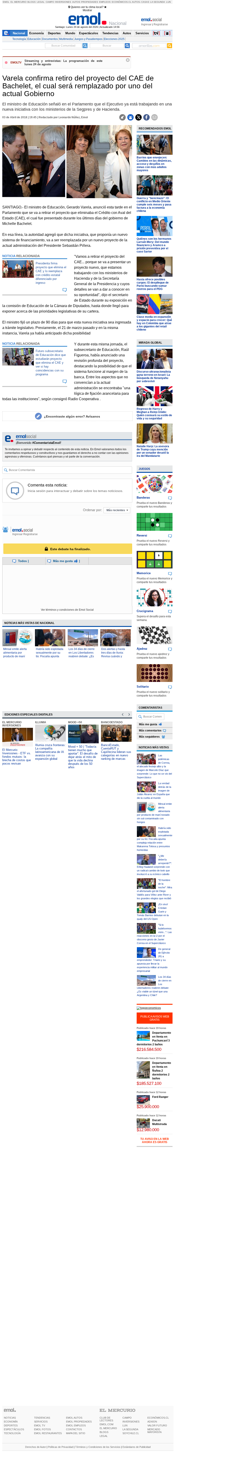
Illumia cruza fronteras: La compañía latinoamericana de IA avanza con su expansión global (50, 751)
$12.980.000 (148, 1129)
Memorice (144, 573)
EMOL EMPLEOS (76, 1425)
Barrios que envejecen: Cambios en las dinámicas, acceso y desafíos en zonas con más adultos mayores (154, 164)
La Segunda (157, 2)
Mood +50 (75, 722)
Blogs (31, 2)
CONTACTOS (74, 1429)
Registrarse (161, 24)
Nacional (19, 33)
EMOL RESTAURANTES (48, 1433)
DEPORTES (11, 1425)
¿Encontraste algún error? (72, 416)
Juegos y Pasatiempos (88, 39)
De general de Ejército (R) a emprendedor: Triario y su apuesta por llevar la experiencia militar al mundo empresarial (153, 960)
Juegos (144, 469)
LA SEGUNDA (130, 1429)
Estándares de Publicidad (136, 1447)
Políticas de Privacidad (60, 1447)
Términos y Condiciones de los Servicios (97, 1447)
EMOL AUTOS (74, 1417)
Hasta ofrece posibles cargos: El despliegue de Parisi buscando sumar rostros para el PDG (153, 284)
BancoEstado (111, 722)
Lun (168, 2)
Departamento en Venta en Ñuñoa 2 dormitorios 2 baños (161, 1070)
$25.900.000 (148, 1106)
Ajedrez (142, 648)
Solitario (143, 686)
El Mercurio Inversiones (11, 724)
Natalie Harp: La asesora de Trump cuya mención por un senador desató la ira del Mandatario (153, 451)
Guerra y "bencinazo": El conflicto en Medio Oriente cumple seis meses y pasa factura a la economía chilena (154, 205)
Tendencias (110, 33)
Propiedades (89, 2)
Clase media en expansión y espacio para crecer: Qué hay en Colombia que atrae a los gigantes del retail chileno (154, 323)
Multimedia (66, 39)
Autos (76, 2)
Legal (41, 2)
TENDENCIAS (42, 1417)
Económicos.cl (121, 2)
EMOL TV (39, 1425)
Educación (34, 39)
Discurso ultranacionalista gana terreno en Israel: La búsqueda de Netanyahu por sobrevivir (154, 376)
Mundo (70, 33)
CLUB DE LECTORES (106, 1419)
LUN (125, 1425)
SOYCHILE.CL (130, 1433)
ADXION (152, 1421)
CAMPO (127, 1417)
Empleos (105, 2)
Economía (36, 33)
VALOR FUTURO (157, 1425)
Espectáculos (88, 33)
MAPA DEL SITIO (75, 1433)
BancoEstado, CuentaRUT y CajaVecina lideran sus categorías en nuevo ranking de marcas (116, 751)
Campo (50, 2)
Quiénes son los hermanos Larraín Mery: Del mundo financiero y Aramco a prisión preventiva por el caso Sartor (154, 245)
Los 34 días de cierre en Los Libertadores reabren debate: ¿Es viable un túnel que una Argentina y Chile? (83, 656)
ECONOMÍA (11, 1421)
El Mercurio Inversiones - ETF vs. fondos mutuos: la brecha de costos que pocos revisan (16, 756)
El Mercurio (19, 2)
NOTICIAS (10, 1417)
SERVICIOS (41, 1421)
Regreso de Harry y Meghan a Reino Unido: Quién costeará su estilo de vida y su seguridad (154, 413)
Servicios (142, 33)
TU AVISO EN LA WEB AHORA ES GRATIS (154, 1140)
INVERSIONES (130, 1421)
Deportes (54, 33)
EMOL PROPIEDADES (79, 1421)
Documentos (50, 39)
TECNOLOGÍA (12, 1433)
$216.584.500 (149, 1049)
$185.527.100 (149, 1083)
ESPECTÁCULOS (14, 1429)
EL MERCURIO (108, 1428)
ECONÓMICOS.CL (158, 1417)
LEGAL (104, 1436)
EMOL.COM (106, 1424)
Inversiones (63, 2)
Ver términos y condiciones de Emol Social (67, 609)
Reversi (142, 535)
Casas (145, 2)
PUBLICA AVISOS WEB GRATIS (154, 1018)
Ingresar (146, 24)
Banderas (143, 497)
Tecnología (19, 39)
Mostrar (87, 10)
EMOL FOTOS (42, 1429)
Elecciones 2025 (114, 39)
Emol (6, 2)
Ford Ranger (160, 1097)
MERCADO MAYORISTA (154, 1430)
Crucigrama (145, 611)
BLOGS (104, 1432)
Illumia (40, 722)
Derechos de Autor (35, 1447)
